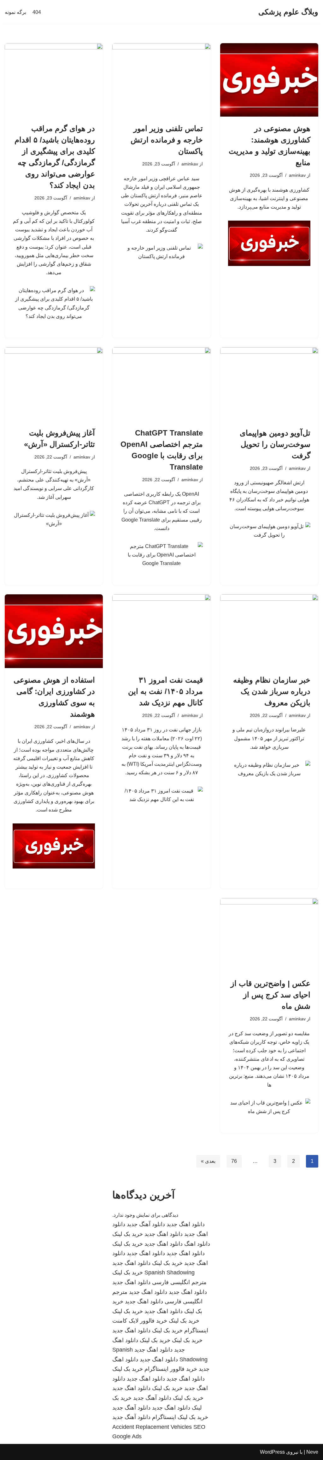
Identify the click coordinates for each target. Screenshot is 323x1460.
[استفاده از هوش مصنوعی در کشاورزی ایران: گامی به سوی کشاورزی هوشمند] (54, 631)
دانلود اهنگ (197, 1244)
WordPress (272, 1452)
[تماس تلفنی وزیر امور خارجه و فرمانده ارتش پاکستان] (161, 80)
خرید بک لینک (127, 1234)
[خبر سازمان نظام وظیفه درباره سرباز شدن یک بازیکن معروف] (269, 631)
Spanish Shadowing (169, 1272)
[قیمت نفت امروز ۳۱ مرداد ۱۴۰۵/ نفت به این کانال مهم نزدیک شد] (161, 631)
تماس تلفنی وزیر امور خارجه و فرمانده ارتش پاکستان (167, 139)
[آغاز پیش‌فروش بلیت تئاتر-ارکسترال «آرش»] (54, 384)
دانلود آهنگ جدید (146, 1224)
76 (234, 1161)
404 (36, 12)
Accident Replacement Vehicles (152, 1427)
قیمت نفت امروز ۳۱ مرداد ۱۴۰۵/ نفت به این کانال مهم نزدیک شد (165, 691)
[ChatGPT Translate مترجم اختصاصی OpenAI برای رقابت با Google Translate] (161, 384)
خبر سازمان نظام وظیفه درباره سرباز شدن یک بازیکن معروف (271, 691)
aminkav (297, 175)
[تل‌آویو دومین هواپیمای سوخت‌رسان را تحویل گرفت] (269, 384)
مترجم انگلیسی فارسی (179, 1282)
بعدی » (208, 1161)
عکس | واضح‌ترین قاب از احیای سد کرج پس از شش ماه (270, 994)
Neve (312, 1452)
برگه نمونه (15, 12)
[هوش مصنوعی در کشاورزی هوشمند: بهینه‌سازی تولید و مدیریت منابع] (269, 80)
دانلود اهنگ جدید (186, 1224)
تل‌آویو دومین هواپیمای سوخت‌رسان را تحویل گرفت (275, 444)
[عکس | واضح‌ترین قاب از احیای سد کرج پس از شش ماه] (269, 935)
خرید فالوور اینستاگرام (170, 1369)
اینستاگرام (164, 1417)
